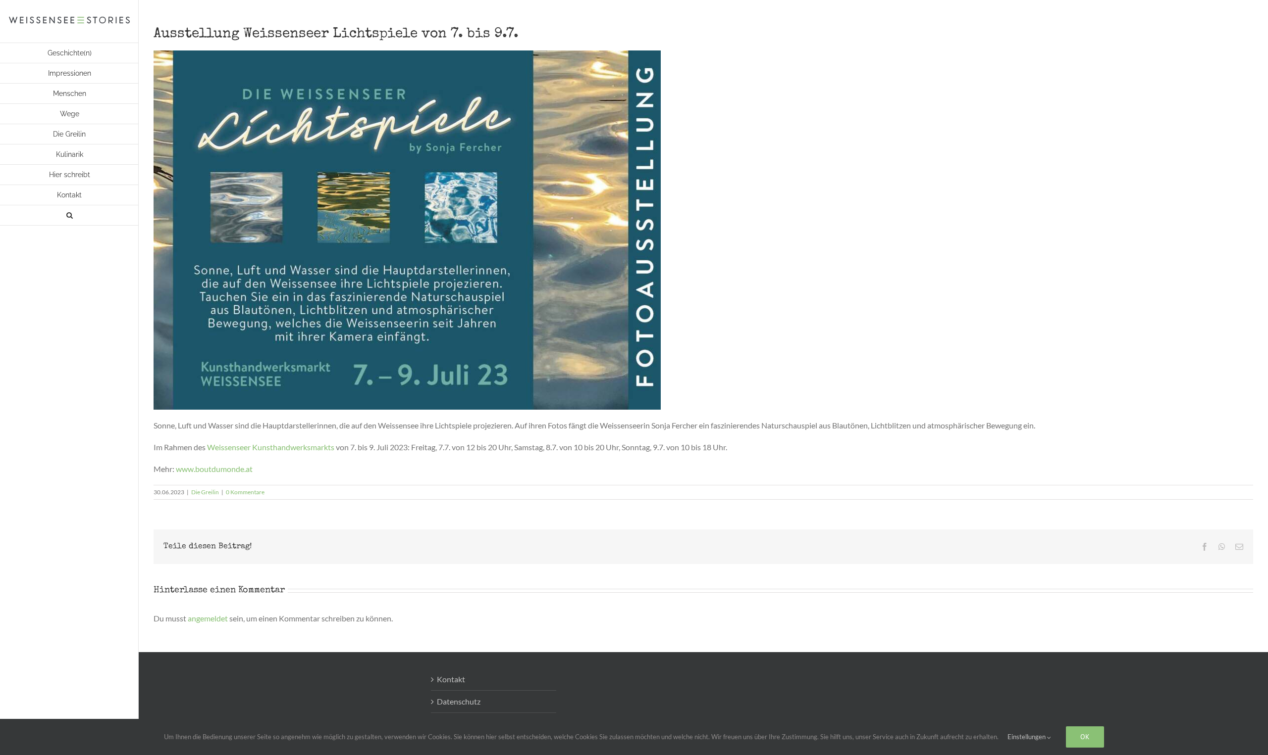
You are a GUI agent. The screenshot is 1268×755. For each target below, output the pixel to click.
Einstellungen (1027, 737)
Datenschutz (458, 701)
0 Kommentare (245, 492)
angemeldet (208, 618)
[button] (69, 215)
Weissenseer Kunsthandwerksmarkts (270, 447)
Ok (1085, 736)
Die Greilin (205, 492)
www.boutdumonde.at (214, 468)
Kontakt (451, 679)
